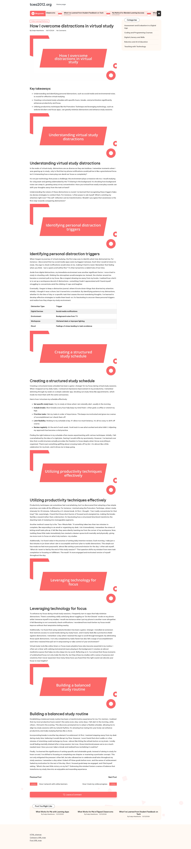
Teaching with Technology (135, 46)
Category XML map (38, 838)
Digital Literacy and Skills (134, 37)
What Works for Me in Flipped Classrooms (95, 812)
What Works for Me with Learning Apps (52, 812)
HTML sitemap (36, 835)
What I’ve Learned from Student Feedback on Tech (57, 13)
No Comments (61, 30)
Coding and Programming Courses (138, 33)
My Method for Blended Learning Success (102, 13)
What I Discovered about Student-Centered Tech (146, 13)
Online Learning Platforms (39, 21)
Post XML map (36, 840)
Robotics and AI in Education (136, 42)
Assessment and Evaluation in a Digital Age (140, 26)
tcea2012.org (41, 4)
